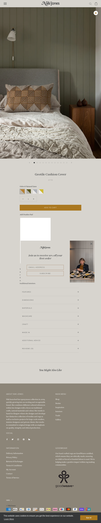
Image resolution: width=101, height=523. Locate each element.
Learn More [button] (9, 519)
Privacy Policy (11, 457)
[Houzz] (29, 439)
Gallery (58, 420)
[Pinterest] (24, 439)
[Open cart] (96, 3)
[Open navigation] (5, 4)
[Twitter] (12, 439)
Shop (57, 399)
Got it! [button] (89, 518)
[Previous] (29, 162)
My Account (11, 470)
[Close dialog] (91, 244)
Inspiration (59, 407)
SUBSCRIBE (45, 273)
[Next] (71, 162)
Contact (9, 474)
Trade (57, 416)
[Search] (90, 3)
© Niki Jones (11, 506)
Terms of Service (12, 478)
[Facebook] (7, 439)
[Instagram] (18, 439)
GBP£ (8, 500)
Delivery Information (14, 453)
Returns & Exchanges (14, 461)
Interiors (58, 411)
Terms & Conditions (14, 466)
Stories (58, 403)
